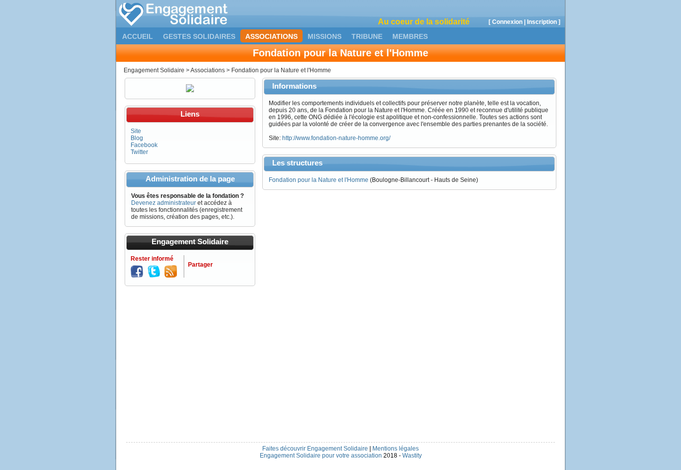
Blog (137, 138)
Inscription (542, 21)
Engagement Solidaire (154, 70)
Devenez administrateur (163, 202)
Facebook (144, 145)
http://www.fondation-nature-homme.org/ (336, 138)
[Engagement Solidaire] (174, 23)
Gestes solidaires (199, 36)
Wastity (412, 455)
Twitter (139, 152)
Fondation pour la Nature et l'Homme (318, 179)
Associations (271, 36)
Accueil (137, 36)
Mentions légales (395, 448)
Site (136, 131)
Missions (324, 36)
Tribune (366, 36)
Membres (410, 36)
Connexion (507, 21)
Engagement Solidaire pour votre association (321, 455)
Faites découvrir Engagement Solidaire (315, 448)
